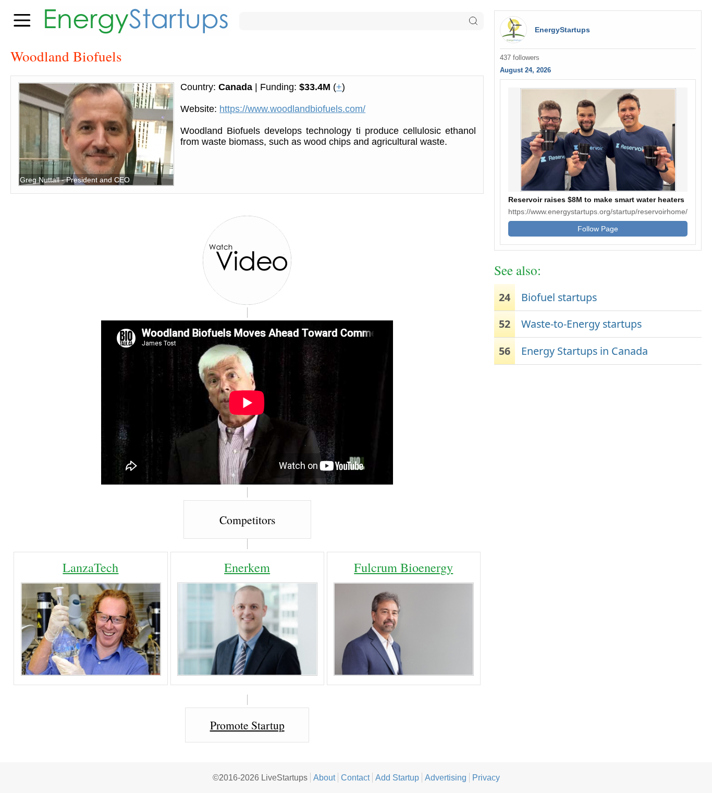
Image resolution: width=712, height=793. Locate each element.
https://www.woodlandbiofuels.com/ (292, 109)
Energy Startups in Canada (584, 351)
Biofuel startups (559, 297)
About (324, 777)
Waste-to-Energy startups (581, 324)
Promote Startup (247, 725)
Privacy (486, 777)
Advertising (446, 777)
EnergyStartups (562, 30)
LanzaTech (90, 567)
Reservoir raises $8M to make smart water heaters (596, 199)
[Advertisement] (598, 451)
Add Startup (397, 777)
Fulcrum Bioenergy (403, 567)
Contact (355, 777)
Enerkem (247, 567)
